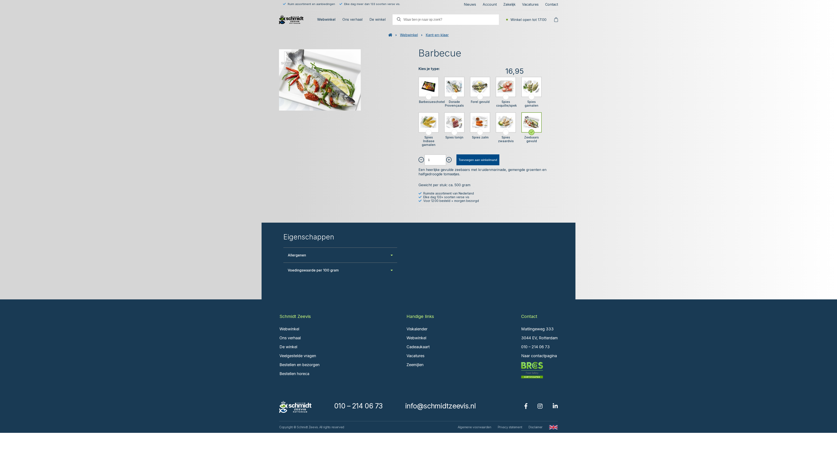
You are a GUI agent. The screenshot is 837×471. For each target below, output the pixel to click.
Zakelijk (509, 4)
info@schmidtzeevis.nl (440, 406)
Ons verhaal (352, 19)
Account (490, 4)
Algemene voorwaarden (474, 427)
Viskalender (417, 329)
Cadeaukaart (418, 347)
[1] (421, 159)
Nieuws (470, 4)
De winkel (377, 19)
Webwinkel (326, 19)
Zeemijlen (415, 364)
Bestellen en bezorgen (299, 364)
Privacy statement (510, 427)
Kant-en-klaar (437, 35)
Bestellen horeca (294, 373)
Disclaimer (536, 427)
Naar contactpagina (539, 355)
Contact (551, 4)
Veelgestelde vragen (297, 355)
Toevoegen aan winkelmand (478, 160)
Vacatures (530, 4)
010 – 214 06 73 (535, 347)
